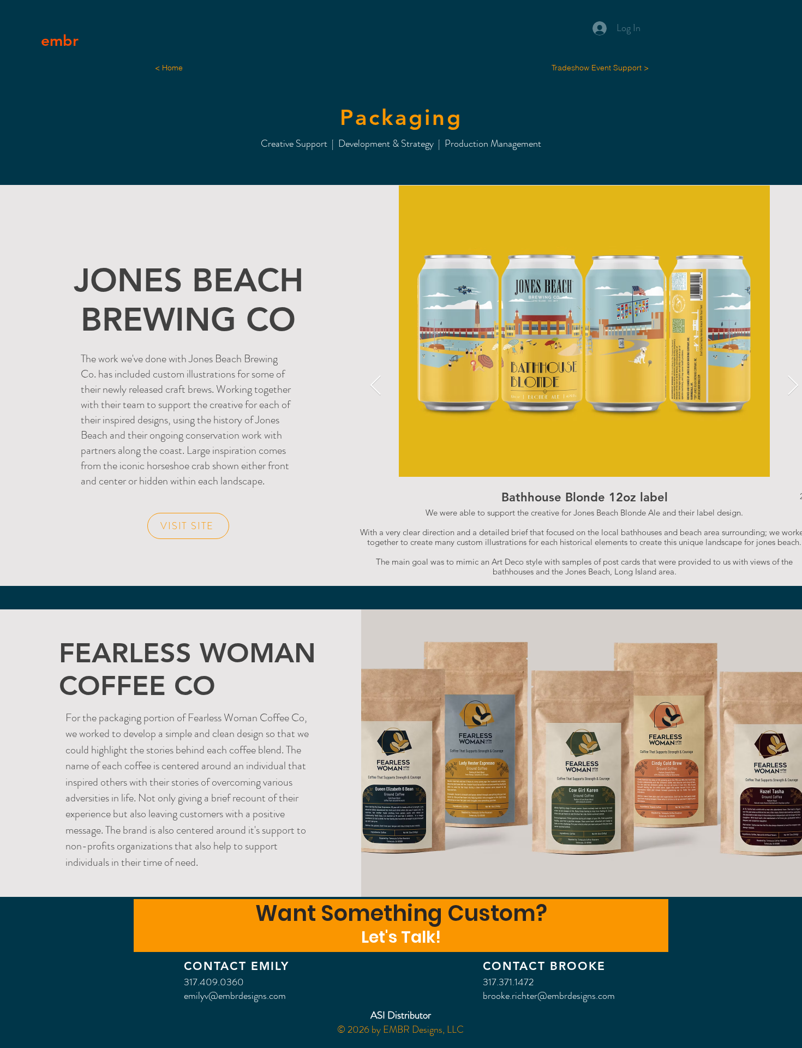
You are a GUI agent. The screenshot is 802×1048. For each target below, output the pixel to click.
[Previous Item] (375, 386)
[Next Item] (793, 386)
